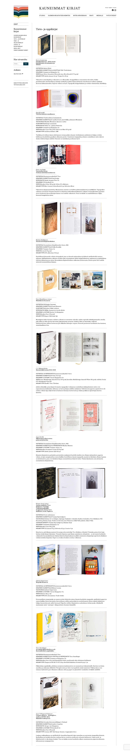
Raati (91, 15)
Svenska (114, 7)
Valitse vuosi (17, 74)
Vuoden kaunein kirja (20, 35)
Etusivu (42, 15)
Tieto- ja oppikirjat (19, 39)
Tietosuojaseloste (19, 84)
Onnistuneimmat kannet (21, 50)
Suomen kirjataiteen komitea (59, 15)
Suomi (106, 7)
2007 (16, 24)
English (110, 7)
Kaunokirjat (17, 37)
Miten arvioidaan (79, 15)
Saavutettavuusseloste (21, 83)
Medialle (99, 15)
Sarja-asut (17, 48)
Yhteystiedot (111, 15)
